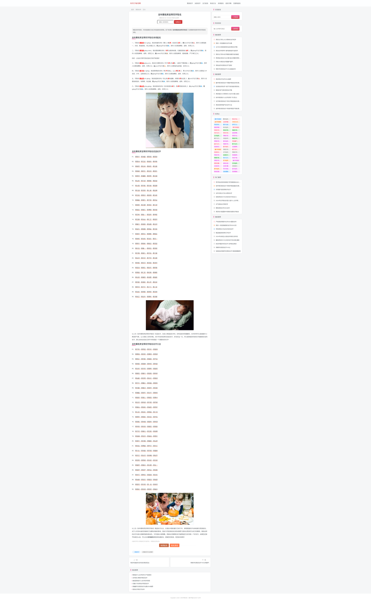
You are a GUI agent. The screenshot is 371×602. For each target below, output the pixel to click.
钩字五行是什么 (227, 158)
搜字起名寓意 (227, 141)
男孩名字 (190, 3)
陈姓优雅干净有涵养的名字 (218, 171)
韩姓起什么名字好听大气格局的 (141, 575)
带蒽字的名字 (236, 130)
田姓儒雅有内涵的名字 (227, 171)
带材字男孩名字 (227, 133)
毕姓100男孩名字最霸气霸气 (224, 62)
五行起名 (205, 3)
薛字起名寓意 (218, 169)
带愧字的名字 (218, 141)
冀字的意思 (218, 119)
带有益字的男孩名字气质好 (224, 65)
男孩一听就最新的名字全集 (224, 43)
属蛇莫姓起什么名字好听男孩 (141, 581)
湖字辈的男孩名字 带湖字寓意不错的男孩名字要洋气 (231, 108)
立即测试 (235, 29)
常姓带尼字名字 (218, 124)
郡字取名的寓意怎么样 (227, 146)
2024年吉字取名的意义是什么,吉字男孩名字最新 (230, 200)
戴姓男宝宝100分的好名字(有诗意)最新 (227, 240)
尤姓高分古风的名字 (236, 166)
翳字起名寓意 (227, 119)
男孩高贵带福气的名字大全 (224, 105)
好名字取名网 (183, 598)
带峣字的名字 (227, 149)
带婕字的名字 (227, 144)
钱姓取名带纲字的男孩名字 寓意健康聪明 (228, 251)
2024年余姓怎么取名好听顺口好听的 (227, 236)
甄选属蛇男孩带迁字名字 (223, 233)
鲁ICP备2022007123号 (195, 598)
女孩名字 (197, 3)
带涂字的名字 (227, 130)
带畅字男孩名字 (227, 135)
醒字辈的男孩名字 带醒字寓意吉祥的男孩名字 (229, 83)
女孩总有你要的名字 (218, 166)
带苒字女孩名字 (236, 135)
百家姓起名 (237, 3)
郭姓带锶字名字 (218, 127)
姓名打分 (213, 3)
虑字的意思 (218, 122)
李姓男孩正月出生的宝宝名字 (224, 229)
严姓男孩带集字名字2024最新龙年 (226, 222)
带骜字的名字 (218, 160)
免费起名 (178, 22)
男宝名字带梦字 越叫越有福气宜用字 (227, 51)
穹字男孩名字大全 (227, 169)
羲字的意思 (218, 149)
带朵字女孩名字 (236, 119)
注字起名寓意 (218, 135)
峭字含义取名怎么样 (236, 149)
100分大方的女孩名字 (236, 122)
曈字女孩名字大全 (227, 124)
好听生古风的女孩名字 (236, 124)
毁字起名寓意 (236, 169)
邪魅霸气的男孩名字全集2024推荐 (142, 586)
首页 (132, 9)
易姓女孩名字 (227, 163)
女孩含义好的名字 (227, 155)
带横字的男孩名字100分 (223, 247)
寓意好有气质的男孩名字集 (224, 90)
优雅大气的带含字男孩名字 (140, 583)
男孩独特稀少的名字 (236, 155)
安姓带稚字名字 (236, 133)
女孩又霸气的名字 (227, 166)
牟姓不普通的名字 (236, 158)
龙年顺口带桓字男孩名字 (139, 578)
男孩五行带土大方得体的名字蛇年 (226, 39)
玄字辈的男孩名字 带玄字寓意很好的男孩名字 (229, 101)
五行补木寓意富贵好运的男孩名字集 (226, 47)
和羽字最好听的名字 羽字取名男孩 (226, 244)
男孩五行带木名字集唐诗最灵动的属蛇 (227, 54)
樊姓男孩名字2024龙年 (223, 208)
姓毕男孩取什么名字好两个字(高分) (226, 97)
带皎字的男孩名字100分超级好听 (226, 69)
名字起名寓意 (227, 160)
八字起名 (235, 17)
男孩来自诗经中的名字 (218, 146)
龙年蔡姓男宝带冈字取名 (169, 14)
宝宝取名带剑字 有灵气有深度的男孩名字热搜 (229, 86)
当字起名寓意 (236, 163)
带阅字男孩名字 (218, 155)
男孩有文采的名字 (218, 152)
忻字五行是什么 (236, 144)
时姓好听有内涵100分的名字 (227, 138)
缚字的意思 (236, 127)
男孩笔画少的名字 (236, 171)
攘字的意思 (236, 160)
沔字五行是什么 (218, 133)
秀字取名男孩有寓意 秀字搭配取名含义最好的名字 (231, 182)
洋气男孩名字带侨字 (222, 204)
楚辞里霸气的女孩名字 (218, 163)
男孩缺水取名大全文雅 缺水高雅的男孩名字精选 (230, 58)
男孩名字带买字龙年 (138, 589)
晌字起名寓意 (227, 127)
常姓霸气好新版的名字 (236, 141)
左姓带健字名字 (227, 122)
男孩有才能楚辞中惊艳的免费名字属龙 (227, 212)
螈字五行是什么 (218, 138)
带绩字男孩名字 (218, 158)
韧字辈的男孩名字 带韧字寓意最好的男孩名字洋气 (231, 186)
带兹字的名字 (236, 138)
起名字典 (228, 3)
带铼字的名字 (218, 130)
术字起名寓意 (227, 152)
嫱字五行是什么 (218, 144)
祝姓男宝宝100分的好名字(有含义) (226, 197)
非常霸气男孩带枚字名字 (223, 189)
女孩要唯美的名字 (236, 146)
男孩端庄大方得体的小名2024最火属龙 (227, 94)
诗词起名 (221, 3)
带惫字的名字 (236, 152)
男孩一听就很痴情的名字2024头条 (226, 225)
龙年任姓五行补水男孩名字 (224, 193)
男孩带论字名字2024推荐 (223, 79)
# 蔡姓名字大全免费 (147, 552)
